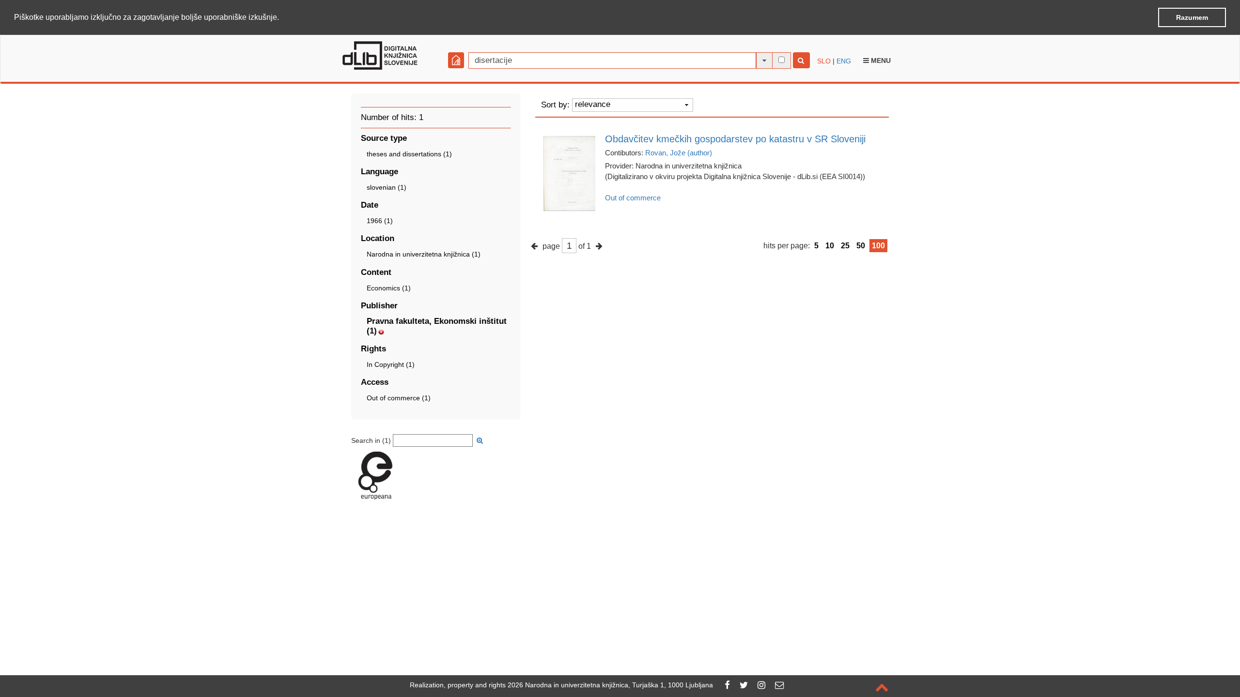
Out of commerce (633, 198)
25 (845, 246)
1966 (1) (380, 221)
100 (878, 246)
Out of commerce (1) (399, 398)
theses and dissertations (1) (409, 154)
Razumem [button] (1192, 17)
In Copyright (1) (391, 364)
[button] (282, 17)
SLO (824, 61)
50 (860, 246)
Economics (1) (389, 288)
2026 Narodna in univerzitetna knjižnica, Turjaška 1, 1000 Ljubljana (610, 685)
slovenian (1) (386, 187)
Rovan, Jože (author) (678, 153)
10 (829, 246)
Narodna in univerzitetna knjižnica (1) (423, 254)
